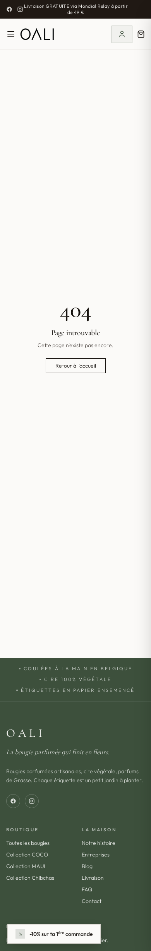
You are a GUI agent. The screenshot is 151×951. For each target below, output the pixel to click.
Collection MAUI (25, 866)
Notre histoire (98, 842)
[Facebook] (9, 9)
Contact (91, 901)
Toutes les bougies (28, 842)
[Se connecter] (122, 34)
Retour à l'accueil (75, 365)
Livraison (93, 877)
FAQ (87, 889)
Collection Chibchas (30, 877)
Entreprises (96, 854)
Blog (87, 866)
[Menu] (10, 34)
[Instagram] (20, 9)
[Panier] (141, 34)
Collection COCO (27, 854)
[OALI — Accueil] (37, 34)
